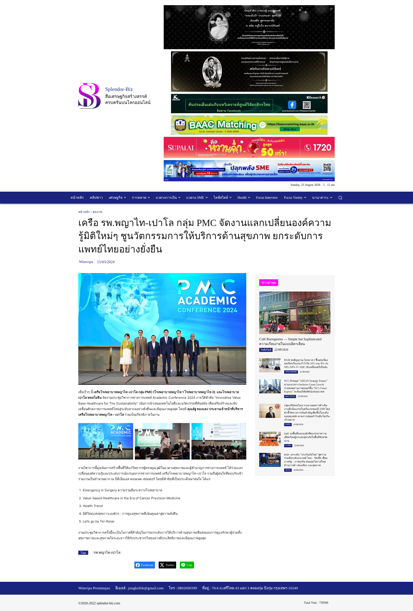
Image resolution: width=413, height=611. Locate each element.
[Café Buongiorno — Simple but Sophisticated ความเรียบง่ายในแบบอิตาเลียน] (294, 313)
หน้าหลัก (84, 212)
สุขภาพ (97, 212)
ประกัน (287, 424)
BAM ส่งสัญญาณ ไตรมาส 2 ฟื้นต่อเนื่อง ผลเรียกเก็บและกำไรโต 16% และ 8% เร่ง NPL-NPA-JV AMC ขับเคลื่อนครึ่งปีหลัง (306, 364)
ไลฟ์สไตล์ (265, 349)
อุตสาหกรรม (290, 396)
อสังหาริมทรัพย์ (291, 372)
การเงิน (288, 445)
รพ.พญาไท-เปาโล (107, 552)
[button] (340, 197)
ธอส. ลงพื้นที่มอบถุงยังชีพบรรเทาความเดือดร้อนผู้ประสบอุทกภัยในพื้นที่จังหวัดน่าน (305, 437)
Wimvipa (86, 262)
